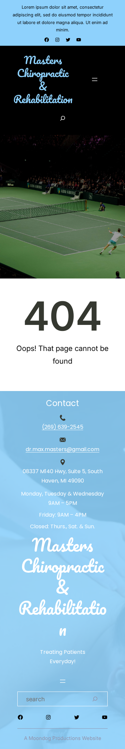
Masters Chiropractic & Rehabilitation (43, 79)
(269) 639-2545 (62, 427)
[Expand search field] (63, 118)
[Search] (95, 699)
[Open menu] (95, 79)
